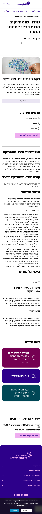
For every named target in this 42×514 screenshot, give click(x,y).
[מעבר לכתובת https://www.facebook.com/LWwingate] (15, 495)
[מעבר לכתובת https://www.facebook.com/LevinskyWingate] (18, 495)
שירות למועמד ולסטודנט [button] (32, 475)
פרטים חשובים (18, 11)
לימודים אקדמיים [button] (34, 470)
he (3, 3)
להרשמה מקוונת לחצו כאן (29, 135)
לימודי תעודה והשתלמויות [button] (31, 480)
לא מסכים (26, 510)
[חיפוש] (8, 4)
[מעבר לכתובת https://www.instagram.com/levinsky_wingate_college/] (22, 495)
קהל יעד (6, 11)
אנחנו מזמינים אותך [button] (34, 485)
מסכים (15, 510)
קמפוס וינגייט (31, 38)
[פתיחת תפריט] (38, 4)
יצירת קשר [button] (36, 466)
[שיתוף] (21, 43)
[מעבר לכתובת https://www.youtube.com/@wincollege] (26, 495)
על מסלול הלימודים (33, 11)
